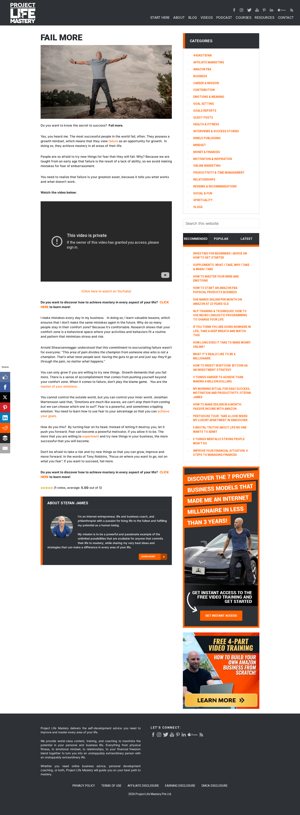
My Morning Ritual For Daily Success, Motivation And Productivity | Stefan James (222, 393)
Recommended (196, 239)
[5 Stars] (51, 488)
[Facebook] (5, 387)
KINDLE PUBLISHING (207, 138)
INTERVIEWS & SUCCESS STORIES (216, 131)
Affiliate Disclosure (143, 785)
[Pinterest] (5, 407)
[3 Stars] (47, 488)
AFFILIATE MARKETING (208, 62)
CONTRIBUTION (204, 89)
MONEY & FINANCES (206, 152)
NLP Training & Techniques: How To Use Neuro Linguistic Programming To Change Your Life (220, 315)
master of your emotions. (59, 386)
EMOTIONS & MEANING (208, 96)
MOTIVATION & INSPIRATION (212, 159)
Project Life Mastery (22, 13)
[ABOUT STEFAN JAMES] (62, 528)
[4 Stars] (49, 488)
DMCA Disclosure (215, 785)
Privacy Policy (83, 785)
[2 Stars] (44, 488)
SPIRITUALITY (202, 200)
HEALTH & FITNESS (206, 124)
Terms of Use (111, 785)
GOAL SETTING (203, 103)
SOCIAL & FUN (202, 193)
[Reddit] (5, 428)
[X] (5, 397)
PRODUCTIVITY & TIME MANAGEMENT (219, 172)
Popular (221, 239)
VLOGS (198, 207)
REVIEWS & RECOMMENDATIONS (215, 186)
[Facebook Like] (5, 377)
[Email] (5, 448)
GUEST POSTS (203, 117)
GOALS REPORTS (204, 110)
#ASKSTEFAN (202, 55)
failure (114, 141)
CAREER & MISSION (206, 83)
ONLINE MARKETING (207, 165)
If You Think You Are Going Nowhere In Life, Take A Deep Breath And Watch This (222, 331)
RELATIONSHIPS (204, 179)
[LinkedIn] (5, 418)
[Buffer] (5, 438)
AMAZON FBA (202, 69)
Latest (246, 239)
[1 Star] (42, 488)
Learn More (148, 556)
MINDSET (199, 145)
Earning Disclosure (180, 785)
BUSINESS (200, 76)
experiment (90, 436)
